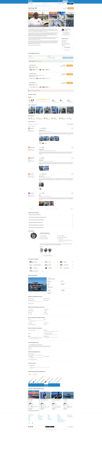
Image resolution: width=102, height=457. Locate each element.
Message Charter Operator (48, 255)
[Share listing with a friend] (64, 8)
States (48, 417)
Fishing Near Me (40, 419)
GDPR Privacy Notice (60, 419)
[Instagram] (32, 426)
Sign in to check (48, 27)
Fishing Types (40, 417)
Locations (49, 418)
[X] (30, 426)
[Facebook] (28, 426)
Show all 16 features (67, 47)
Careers (29, 417)
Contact (29, 419)
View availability (69, 65)
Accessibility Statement (60, 421)
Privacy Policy (59, 418)
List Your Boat (65, 1)
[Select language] (61, 1)
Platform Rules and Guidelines (61, 420)
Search (70, 3)
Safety (29, 420)
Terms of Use (59, 417)
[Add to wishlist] (66, 8)
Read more (40, 164)
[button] (43, 27)
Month (30, 374)
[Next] (73, 388)
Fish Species (40, 418)
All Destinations (50, 419)
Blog (29, 418)
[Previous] (71, 388)
